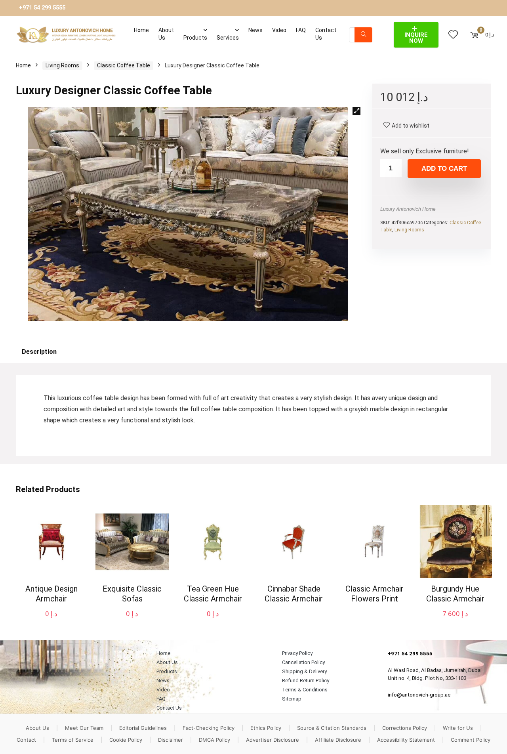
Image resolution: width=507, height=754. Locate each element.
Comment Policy (470, 740)
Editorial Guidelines (143, 728)
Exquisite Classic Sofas (132, 593)
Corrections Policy (404, 728)
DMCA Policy (214, 740)
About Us (166, 34)
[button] (356, 111)
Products (195, 37)
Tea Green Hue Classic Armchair (213, 593)
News (255, 30)
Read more (294, 613)
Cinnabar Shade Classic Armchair (294, 593)
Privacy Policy (297, 653)
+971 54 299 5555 (42, 7)
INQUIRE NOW (416, 37)
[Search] (363, 34)
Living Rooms (62, 65)
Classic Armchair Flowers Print (374, 593)
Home (141, 30)
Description (39, 351)
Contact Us (325, 34)
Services (228, 37)
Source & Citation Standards (331, 728)
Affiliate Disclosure (338, 740)
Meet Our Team (84, 728)
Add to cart (444, 168)
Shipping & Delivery (304, 671)
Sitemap (291, 699)
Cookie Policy (125, 740)
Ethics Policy (265, 728)
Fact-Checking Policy (208, 728)
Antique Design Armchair (51, 593)
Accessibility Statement (406, 740)
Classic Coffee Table (123, 65)
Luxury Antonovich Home (408, 209)
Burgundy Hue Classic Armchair (455, 593)
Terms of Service (72, 740)
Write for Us (458, 728)
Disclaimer (170, 740)
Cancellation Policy (303, 662)
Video (279, 30)
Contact (26, 740)
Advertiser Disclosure (272, 740)
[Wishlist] (453, 35)
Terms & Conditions (305, 690)
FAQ (301, 30)
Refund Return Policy (305, 680)
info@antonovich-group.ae (419, 695)
